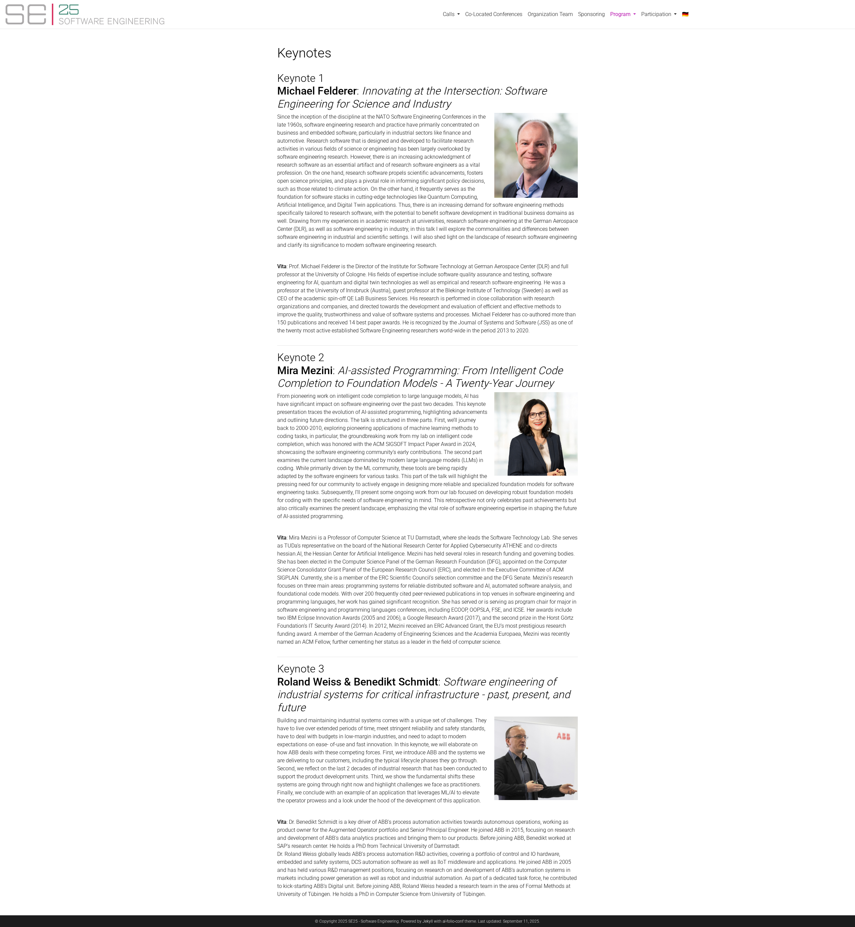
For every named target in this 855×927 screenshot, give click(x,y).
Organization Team (550, 14)
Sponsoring (591, 14)
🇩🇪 (685, 14)
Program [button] (624, 14)
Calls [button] (449, 14)
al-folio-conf (453, 921)
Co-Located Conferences (493, 14)
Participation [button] (657, 14)
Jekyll (427, 921)
